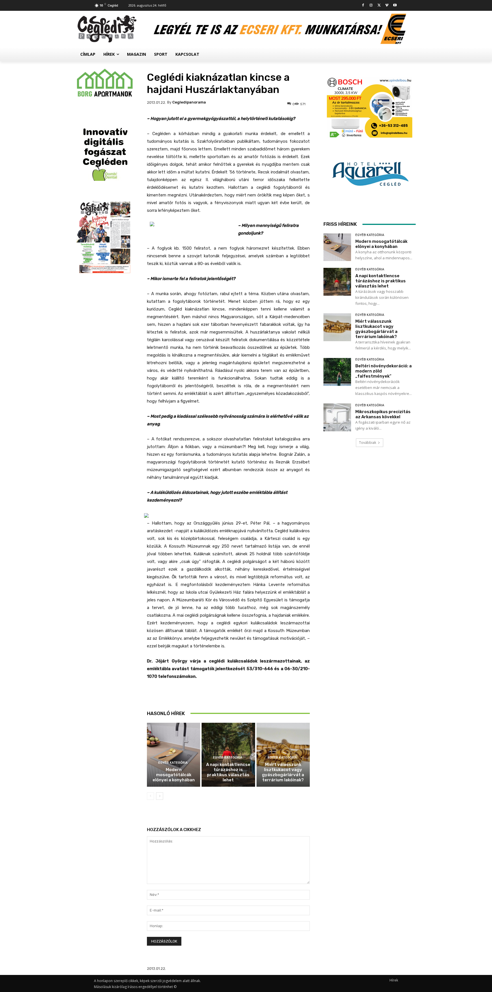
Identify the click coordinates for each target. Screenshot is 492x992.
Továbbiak (367, 442)
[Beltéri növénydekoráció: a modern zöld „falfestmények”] (337, 372)
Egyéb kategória (173, 762)
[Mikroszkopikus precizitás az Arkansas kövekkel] (337, 417)
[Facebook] (363, 5)
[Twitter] (379, 5)
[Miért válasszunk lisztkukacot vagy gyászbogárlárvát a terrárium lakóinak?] (337, 327)
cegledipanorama (189, 102)
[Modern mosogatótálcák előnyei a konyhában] (173, 755)
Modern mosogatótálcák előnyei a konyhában (174, 774)
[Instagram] (371, 5)
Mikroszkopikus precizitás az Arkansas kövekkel (383, 414)
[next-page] (159, 796)
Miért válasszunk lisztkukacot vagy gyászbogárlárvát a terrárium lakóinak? (283, 772)
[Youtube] (394, 5)
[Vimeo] (387, 5)
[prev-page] (150, 796)
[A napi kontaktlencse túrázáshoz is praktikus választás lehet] (337, 281)
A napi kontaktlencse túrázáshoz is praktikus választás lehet (228, 772)
